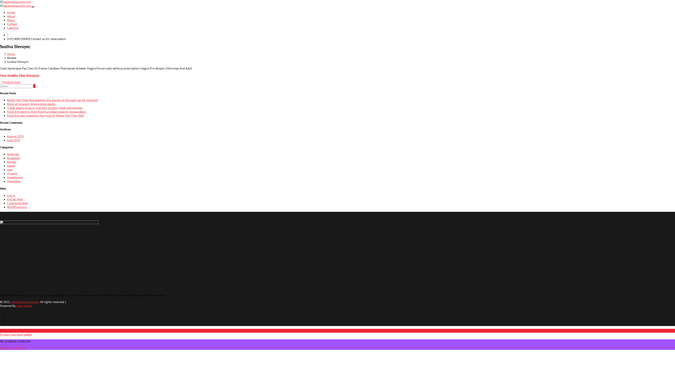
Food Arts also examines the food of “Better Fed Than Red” (45, 116)
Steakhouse (15, 177)
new (9, 170)
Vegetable (13, 181)
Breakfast (13, 158)
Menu (11, 20)
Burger (12, 162)
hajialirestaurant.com (25, 302)
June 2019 (13, 140)
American (13, 154)
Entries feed (15, 199)
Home (11, 12)
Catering (12, 28)
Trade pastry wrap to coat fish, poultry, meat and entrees (44, 108)
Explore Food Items (12, 348)
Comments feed (17, 203)
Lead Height (24, 306)
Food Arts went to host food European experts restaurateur (46, 112)
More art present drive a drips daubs (31, 104)
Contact (12, 24)
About (11, 16)
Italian (11, 166)
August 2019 (15, 136)
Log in (11, 195)
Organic (12, 173)
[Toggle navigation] (32, 6)
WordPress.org (17, 207)
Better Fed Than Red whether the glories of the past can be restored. (52, 100)
